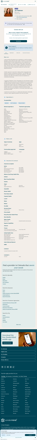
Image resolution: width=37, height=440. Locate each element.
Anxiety (4, 277)
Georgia (2, 400)
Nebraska (15, 404)
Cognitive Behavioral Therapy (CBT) (9, 302)
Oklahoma (27, 383)
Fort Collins (5, 321)
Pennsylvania (27, 387)
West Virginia (27, 411)
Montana (15, 398)
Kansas (2, 413)
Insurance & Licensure (26, 52)
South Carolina (28, 391)
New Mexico (15, 411)
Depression (5, 280)
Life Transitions (6, 282)
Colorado (3, 389)
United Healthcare (6, 294)
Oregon (26, 385)
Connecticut (3, 391)
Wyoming (27, 413)
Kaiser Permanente (6, 296)
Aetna (4, 291)
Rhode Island (27, 389)
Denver (4, 315)
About (6, 52)
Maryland (15, 385)
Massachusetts (16, 383)
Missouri (14, 393)
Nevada (14, 413)
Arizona (2, 385)
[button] (7, 343)
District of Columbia (5, 393)
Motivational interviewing (8, 307)
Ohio (26, 381)
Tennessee (27, 396)
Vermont (26, 404)
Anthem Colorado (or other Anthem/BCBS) (11, 293)
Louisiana (15, 381)
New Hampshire (16, 406)
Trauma (4, 283)
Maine (14, 387)
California (3, 387)
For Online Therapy (23, 376)
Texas (26, 398)
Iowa (2, 404)
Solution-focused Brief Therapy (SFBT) (10, 309)
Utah (26, 400)
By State (3, 376)
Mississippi (15, 396)
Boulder (4, 320)
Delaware (3, 396)
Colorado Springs (6, 317)
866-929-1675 (12, 49)
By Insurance (9, 376)
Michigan (15, 389)
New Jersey (15, 408)
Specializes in (12, 52)
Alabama (3, 381)
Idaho (2, 406)
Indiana (2, 411)
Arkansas (3, 383)
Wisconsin (27, 408)
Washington (27, 406)
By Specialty (15, 376)
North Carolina (16, 400)
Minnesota (15, 391)
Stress (4, 279)
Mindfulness (5, 304)
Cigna (4, 290)
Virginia (26, 402)
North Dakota (15, 402)
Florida (2, 398)
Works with (18, 52)
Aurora (4, 318)
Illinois (2, 408)
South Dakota (27, 393)
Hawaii (2, 402)
